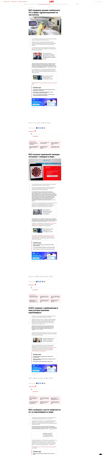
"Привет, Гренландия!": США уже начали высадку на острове (55, 143)
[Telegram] (40, 128)
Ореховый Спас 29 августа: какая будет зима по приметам (44, 147)
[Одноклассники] (44, 128)
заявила (51, 188)
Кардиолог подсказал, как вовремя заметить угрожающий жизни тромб (33, 301)
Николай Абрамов (34, 107)
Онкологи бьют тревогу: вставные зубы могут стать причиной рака (33, 143)
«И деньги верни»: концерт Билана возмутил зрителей (55, 147)
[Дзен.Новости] (37, 128)
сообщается (51, 452)
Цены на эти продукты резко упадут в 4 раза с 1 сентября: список (55, 297)
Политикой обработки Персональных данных (44, 4)
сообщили (40, 44)
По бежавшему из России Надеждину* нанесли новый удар (44, 297)
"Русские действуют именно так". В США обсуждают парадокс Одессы (33, 414)
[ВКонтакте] (42, 128)
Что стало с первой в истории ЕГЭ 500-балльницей (44, 143)
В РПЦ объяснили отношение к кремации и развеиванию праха (34, 147)
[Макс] (39, 128)
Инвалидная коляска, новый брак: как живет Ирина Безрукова (44, 414)
